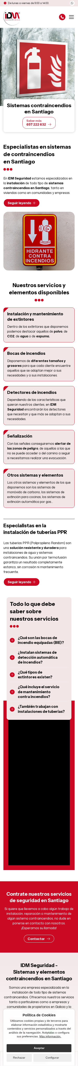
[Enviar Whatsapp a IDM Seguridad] (72, 3)
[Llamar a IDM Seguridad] (62, 17)
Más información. (50, 1036)
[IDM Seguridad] (12, 17)
